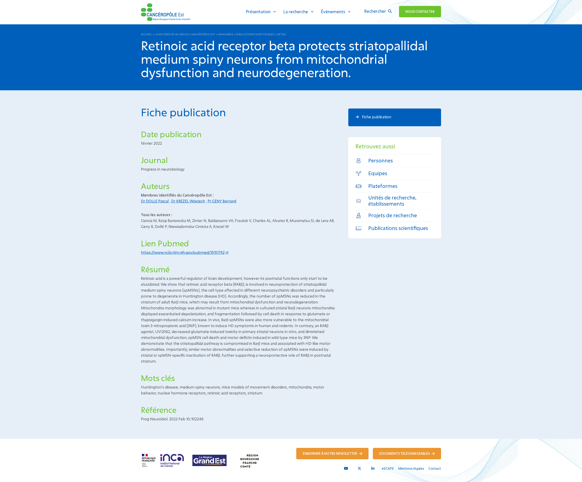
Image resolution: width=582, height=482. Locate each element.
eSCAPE (388, 468)
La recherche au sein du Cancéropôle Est (185, 34)
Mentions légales (411, 468)
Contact (435, 468)
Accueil (146, 34)
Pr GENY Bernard (222, 201)
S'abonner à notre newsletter (330, 453)
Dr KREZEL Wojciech (188, 201)
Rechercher (375, 11)
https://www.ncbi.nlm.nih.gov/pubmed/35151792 (183, 252)
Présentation (258, 11)
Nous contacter (420, 11)
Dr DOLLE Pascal (155, 201)
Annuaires (225, 34)
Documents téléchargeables (404, 453)
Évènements (333, 11)
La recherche (295, 11)
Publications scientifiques (255, 34)
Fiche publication (376, 116)
